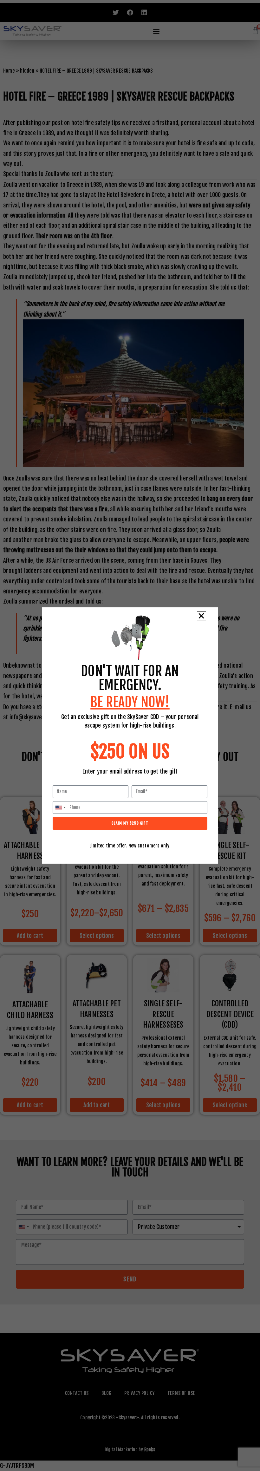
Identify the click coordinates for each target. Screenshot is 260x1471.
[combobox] (60, 807)
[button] (201, 616)
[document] (130, 735)
